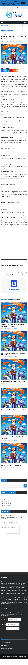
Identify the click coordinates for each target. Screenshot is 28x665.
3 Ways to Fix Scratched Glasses (16, 275)
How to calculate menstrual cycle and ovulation (13, 353)
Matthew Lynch (5, 41)
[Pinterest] (11, 70)
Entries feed (6, 501)
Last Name (3, 532)
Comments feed (7, 503)
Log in (5, 499)
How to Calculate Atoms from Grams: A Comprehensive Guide (13, 325)
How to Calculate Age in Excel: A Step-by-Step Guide (14, 437)
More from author (15, 299)
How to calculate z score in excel (12, 266)
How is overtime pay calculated (11, 465)
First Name (3, 527)
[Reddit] (14, 70)
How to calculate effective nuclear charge (14, 410)
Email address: (4, 522)
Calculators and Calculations (7, 30)
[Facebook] (2, 70)
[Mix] (17, 70)
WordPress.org (7, 505)
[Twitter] (5, 70)
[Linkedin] (8, 70)
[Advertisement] (14, 242)
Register (5, 497)
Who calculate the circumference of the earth (13, 382)
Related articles (6, 299)
